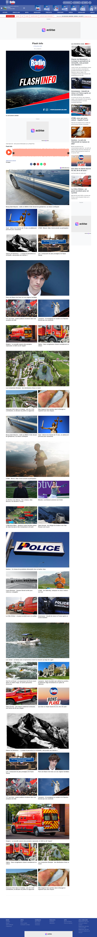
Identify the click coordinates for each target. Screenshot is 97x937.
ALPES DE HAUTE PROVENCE (46, 16)
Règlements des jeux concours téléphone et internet (84, 931)
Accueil (5, 12)
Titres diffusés (9, 924)
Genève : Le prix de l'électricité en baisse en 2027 (80, 142)
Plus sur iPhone (68, 921)
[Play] (2, 8)
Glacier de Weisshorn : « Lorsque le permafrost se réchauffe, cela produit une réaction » (80, 62)
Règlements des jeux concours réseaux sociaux (84, 923)
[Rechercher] (90, 2)
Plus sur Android (68, 923)
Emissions (37, 923)
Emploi (92, 12)
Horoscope (81, 12)
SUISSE (27, 16)
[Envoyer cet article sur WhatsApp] (40, 164)
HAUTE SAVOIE (10, 16)
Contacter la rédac (25, 924)
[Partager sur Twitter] (34, 164)
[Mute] (24, 8)
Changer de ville (87, 16)
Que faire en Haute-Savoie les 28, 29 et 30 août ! (81, 169)
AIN (22, 16)
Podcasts (49, 12)
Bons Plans (16, 12)
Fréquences (9, 926)
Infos (26, 12)
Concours (60, 12)
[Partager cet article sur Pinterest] (37, 164)
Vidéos (71, 12)
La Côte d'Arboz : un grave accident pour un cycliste (80, 191)
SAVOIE (17, 16)
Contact (8, 921)
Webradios (37, 12)
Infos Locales (23, 923)
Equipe (7, 923)
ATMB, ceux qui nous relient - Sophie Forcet (79, 119)
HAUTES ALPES (34, 16)
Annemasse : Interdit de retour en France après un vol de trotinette (81, 93)
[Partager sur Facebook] (30, 164)
